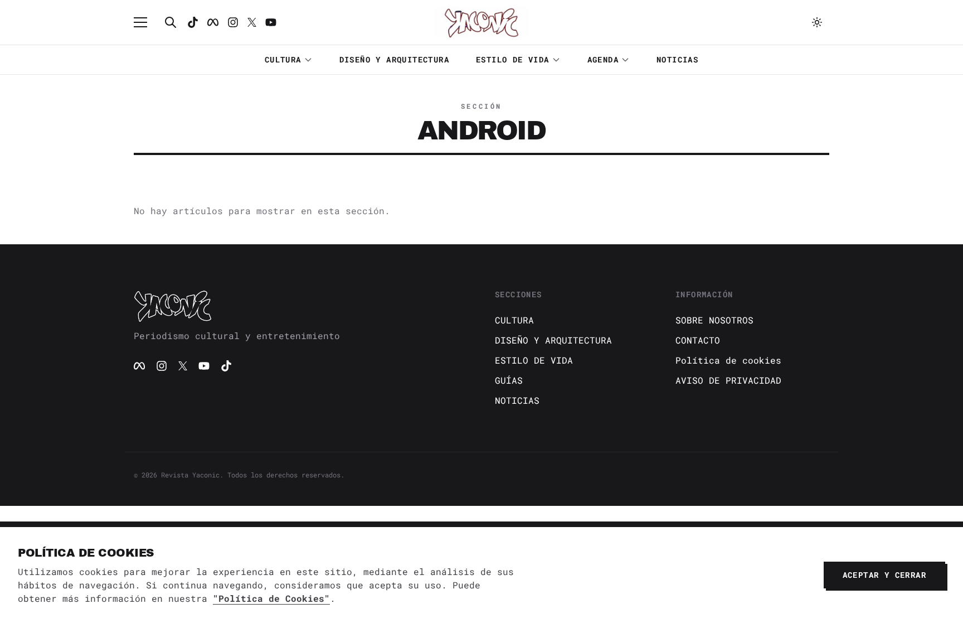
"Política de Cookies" (271, 598)
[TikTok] (192, 22)
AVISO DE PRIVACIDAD (728, 380)
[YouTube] (204, 365)
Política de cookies (728, 360)
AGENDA (603, 59)
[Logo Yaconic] (481, 22)
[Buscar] (170, 22)
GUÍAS (509, 380)
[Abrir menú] (146, 22)
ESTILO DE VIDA (512, 59)
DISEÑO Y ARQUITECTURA (394, 59)
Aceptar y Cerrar (884, 574)
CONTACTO (697, 340)
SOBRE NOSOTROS (714, 320)
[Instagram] (233, 22)
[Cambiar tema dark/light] (817, 22)
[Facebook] (212, 22)
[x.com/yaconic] (251, 22)
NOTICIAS (677, 59)
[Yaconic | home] (301, 305)
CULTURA (283, 59)
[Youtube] (270, 22)
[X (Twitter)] (182, 365)
